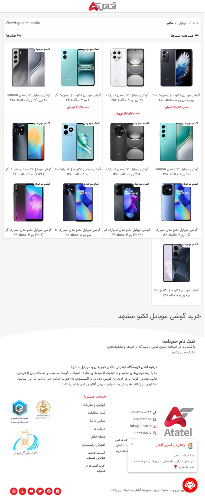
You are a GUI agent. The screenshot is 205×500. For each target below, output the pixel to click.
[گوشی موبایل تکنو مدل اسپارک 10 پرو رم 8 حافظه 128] (77, 202)
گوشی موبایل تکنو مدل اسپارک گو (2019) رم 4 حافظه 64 (29, 232)
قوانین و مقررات (94, 405)
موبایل (182, 23)
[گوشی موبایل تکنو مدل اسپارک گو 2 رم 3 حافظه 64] (77, 67)
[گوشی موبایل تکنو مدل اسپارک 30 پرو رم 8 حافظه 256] (127, 67)
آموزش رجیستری (93, 445)
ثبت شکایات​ (96, 413)
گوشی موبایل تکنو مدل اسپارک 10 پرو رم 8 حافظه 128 (77, 232)
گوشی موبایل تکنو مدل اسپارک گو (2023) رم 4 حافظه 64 (127, 232)
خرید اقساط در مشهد (95, 468)
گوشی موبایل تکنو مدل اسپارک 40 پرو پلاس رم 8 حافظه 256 (176, 98)
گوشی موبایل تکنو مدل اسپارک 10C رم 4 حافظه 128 (177, 232)
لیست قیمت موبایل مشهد (96, 455)
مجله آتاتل (97, 437)
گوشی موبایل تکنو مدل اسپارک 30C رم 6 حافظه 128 (127, 172)
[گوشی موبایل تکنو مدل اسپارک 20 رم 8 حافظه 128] (77, 142)
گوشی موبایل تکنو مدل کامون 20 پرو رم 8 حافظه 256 (176, 293)
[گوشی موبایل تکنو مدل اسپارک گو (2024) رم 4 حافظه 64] (28, 142)
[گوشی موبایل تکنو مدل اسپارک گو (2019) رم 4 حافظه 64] (28, 202)
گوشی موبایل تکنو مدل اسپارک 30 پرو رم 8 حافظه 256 (127, 98)
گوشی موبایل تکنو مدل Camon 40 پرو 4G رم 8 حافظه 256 (28, 98)
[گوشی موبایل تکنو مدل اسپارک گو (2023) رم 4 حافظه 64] (127, 202)
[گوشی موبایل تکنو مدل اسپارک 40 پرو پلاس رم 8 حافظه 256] (176, 67)
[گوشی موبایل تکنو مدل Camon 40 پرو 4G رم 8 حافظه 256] (28, 67)
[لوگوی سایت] (102, 6)
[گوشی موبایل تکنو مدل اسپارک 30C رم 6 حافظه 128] (127, 142)
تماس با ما (97, 421)
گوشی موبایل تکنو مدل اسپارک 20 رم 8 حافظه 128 (78, 172)
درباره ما (99, 429)
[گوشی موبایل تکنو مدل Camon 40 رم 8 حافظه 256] (176, 142)
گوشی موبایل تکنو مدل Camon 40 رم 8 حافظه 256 (176, 172)
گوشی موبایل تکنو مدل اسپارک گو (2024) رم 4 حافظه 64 (29, 172)
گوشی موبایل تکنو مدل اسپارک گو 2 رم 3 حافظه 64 (78, 98)
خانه (196, 23)
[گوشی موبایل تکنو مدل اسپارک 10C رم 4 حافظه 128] (176, 202)
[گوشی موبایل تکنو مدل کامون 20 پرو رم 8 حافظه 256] (176, 263)
